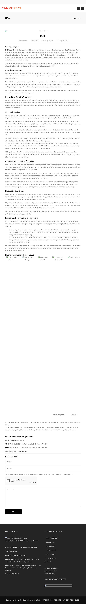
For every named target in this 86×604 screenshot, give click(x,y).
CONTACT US (50, 558)
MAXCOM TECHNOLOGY (71, 600)
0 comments (23, 40)
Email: (15, 555)
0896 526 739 (15, 574)
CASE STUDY (50, 554)
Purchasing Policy (50, 571)
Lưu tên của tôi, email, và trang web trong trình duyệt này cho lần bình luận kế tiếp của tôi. (39, 474)
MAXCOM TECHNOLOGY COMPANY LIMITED (21, 547)
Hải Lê (51, 40)
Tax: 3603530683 (11, 551)
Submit (13, 512)
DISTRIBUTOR (51, 550)
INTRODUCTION (51, 538)
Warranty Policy (50, 573)
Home (74, 18)
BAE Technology (10, 50)
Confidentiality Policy (51, 568)
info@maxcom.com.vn (18, 555)
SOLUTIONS (50, 542)
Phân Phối (34, 40)
